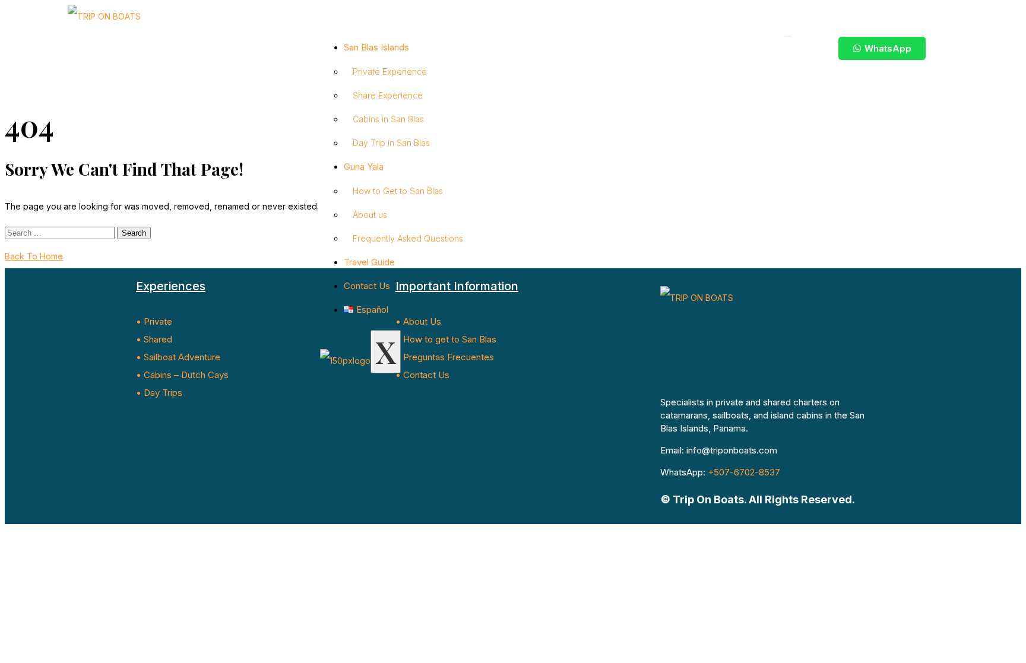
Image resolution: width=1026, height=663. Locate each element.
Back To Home (34, 256)
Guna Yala (364, 166)
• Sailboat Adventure (178, 357)
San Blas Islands (376, 47)
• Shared (154, 339)
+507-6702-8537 (744, 472)
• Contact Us (422, 374)
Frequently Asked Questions (408, 238)
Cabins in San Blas (388, 119)
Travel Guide (369, 262)
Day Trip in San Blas (391, 143)
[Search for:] (61, 232)
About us (370, 215)
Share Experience (388, 95)
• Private (154, 321)
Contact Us (367, 285)
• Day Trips (159, 392)
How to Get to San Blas (398, 191)
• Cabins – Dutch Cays (182, 374)
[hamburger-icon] (787, 36)
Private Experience (390, 71)
